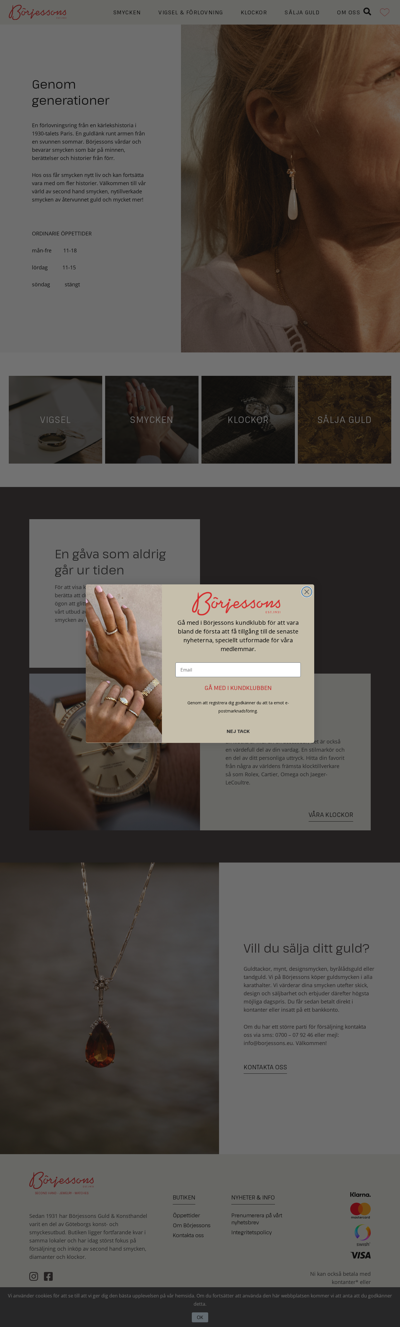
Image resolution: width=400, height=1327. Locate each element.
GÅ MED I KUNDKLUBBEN (238, 687)
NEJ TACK (238, 731)
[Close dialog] (307, 592)
